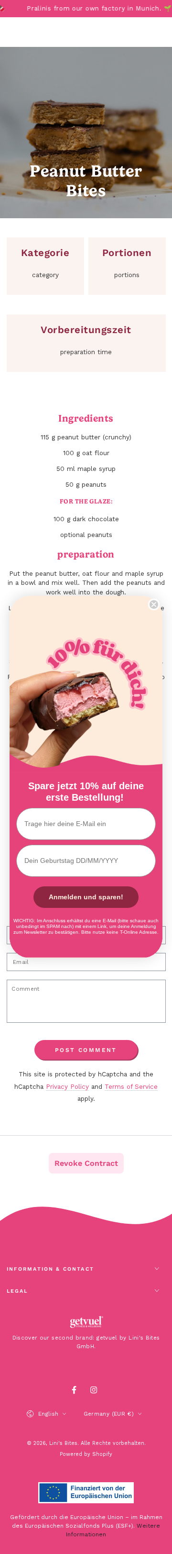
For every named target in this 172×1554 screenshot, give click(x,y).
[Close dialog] (154, 604)
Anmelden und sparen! (86, 897)
